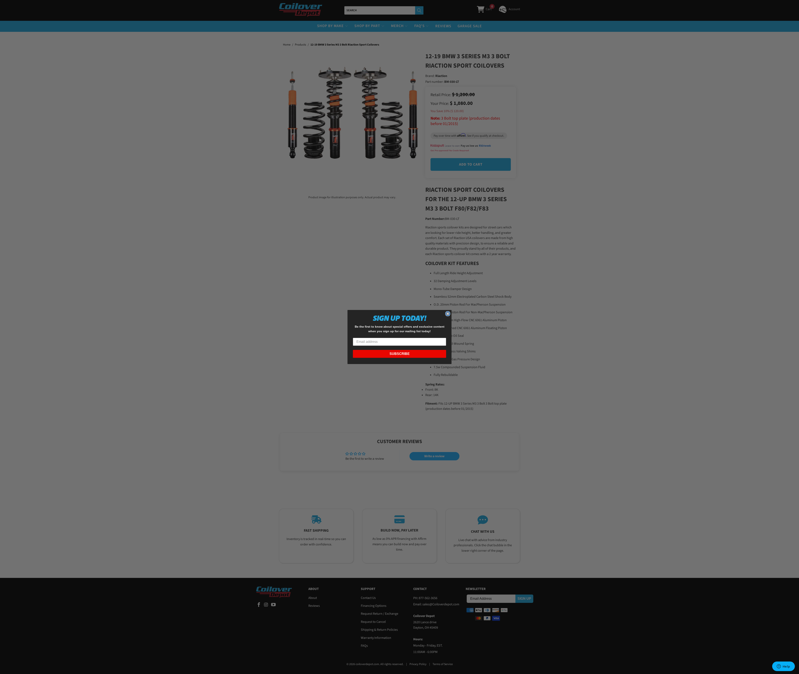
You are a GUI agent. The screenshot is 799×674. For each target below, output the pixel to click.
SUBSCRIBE (400, 354)
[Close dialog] (448, 314)
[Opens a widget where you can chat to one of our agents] (783, 667)
